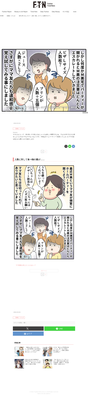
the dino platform (46, 393)
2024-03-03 (17, 123)
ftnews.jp (85, 112)
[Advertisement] (44, 32)
